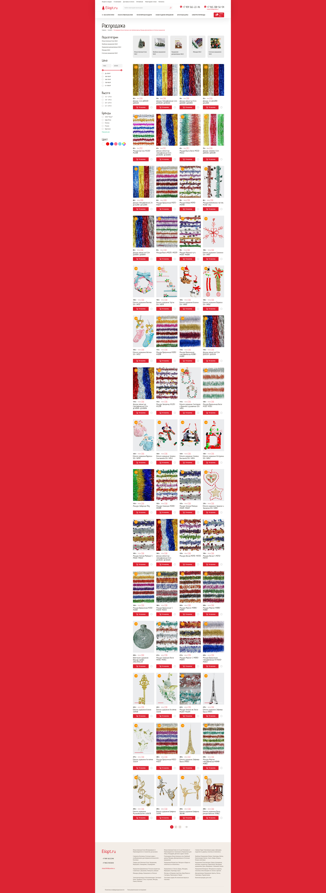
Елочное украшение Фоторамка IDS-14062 (213, 457)
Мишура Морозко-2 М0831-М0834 (189, 659)
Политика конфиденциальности (114, 890)
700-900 (108, 82)
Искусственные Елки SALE (110, 41)
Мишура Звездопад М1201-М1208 (166, 405)
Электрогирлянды (198, 15)
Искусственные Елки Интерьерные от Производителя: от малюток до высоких (145, 851)
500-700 (108, 79)
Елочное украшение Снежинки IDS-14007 (213, 254)
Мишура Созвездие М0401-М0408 (165, 507)
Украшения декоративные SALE (111, 47)
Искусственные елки (125, 15)
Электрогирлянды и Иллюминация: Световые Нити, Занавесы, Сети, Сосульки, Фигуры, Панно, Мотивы (147, 879)
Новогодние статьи (151, 1)
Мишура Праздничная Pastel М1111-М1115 (212, 405)
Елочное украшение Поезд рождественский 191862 (211, 812)
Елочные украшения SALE (110, 53)
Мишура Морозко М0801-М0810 (212, 609)
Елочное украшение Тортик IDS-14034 (165, 303)
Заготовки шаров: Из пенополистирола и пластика (176, 878)
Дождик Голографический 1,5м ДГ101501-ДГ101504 (166, 102)
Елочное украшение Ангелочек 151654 (143, 761)
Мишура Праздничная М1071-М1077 (166, 204)
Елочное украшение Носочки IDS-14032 (142, 353)
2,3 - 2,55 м (108, 106)
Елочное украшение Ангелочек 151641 (166, 711)
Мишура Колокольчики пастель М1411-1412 (213, 204)
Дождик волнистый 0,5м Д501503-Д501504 (211, 353)
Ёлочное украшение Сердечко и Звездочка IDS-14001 (213, 507)
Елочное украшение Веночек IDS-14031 (142, 303)
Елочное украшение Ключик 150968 (142, 711)
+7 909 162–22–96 (191, 7)
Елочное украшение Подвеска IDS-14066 (212, 303)
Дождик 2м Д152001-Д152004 (210, 102)
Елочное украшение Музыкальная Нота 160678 (142, 812)
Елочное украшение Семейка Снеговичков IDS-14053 (165, 457)
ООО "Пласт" (109, 117)
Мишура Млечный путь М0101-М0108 (188, 254)
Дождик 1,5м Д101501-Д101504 (141, 102)
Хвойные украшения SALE (110, 44)
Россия (107, 126)
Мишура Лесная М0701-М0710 (190, 556)
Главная (104, 30)
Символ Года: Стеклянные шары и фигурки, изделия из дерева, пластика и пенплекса (208, 851)
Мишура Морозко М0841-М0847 (188, 609)
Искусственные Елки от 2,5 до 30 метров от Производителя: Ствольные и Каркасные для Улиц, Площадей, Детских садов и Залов (177, 851)
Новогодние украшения (164, 15)
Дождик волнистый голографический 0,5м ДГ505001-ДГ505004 (163, 153)
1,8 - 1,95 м (108, 99)
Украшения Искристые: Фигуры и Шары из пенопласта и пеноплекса (177, 863)
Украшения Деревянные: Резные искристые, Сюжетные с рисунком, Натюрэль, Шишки (146, 869)
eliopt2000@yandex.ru (212, 9)
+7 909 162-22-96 (108, 858)
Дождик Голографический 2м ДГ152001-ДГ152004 (142, 204)
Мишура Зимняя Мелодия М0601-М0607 (188, 507)
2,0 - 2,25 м (108, 102)
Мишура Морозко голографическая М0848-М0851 (211, 762)
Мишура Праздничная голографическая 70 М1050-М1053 (212, 660)
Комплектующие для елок (203, 877)
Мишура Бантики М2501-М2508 (142, 152)
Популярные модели (144, 15)
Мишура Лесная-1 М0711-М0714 (212, 557)
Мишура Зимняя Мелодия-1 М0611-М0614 (142, 557)
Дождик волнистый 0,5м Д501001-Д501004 (141, 254)
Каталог (110, 30)
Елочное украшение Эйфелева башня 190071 (213, 711)
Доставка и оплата (128, 1)
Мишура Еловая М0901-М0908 (188, 204)
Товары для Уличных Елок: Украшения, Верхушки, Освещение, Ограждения (145, 863)
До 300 (107, 73)
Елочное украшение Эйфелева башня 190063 (189, 761)
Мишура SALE (106, 50)
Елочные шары (182, 15)
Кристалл (108, 129)
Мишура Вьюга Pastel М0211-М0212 (190, 152)
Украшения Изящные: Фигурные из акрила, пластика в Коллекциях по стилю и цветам (208, 869)
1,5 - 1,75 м (108, 96)
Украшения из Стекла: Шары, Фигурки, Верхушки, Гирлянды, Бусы (176, 869)
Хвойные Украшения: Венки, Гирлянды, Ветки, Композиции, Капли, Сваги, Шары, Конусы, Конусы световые (209, 858)
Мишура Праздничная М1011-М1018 (143, 609)
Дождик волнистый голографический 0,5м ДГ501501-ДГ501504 (163, 558)
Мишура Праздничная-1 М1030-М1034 (164, 609)
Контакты (161, 1)
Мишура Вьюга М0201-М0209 (166, 253)
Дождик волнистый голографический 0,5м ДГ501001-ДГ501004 (140, 406)
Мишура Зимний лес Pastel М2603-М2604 (189, 711)
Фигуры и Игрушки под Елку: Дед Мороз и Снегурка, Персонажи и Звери (177, 874)
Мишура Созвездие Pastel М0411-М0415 (165, 659)
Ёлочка (107, 123)
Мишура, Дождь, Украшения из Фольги (145, 873)
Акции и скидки (107, 1)
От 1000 (108, 85)
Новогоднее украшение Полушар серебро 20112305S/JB (140, 660)
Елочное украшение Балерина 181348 (189, 812)
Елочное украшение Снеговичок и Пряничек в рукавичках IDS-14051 (190, 406)
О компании (117, 1)
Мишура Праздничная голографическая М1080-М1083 (188, 354)
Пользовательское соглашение (136, 890)
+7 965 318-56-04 (215, 7)
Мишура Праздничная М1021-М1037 (166, 761)
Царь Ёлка (108, 120)
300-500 (108, 76)
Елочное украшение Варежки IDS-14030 (142, 457)
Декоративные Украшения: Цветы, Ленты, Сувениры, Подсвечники (207, 874)
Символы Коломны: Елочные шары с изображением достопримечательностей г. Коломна (146, 858)
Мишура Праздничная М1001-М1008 (166, 353)
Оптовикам (139, 1)
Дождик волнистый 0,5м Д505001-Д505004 (188, 102)
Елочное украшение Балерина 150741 (166, 812)
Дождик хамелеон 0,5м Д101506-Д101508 (211, 152)
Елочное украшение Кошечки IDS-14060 (189, 303)
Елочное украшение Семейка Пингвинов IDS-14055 (189, 457)
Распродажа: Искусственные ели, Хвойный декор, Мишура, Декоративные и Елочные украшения (177, 858)
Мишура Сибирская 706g (141, 506)
